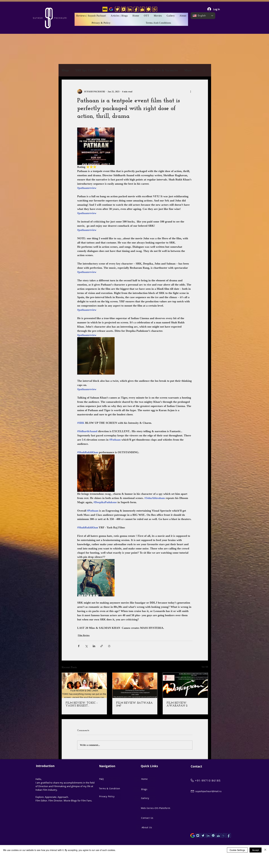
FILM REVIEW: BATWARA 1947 (134, 704)
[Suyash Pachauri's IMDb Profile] (104, 9)
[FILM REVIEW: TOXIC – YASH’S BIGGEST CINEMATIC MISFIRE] (84, 685)
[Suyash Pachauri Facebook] (228, 835)
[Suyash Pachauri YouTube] (218, 835)
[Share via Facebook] (78, 646)
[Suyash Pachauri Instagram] (198, 835)
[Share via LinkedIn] (93, 646)
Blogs (65, 70)
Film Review (84, 635)
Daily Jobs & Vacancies (162, 70)
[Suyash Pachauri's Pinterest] (148, 9)
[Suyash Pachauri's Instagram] (123, 9)
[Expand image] (96, 146)
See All (205, 667)
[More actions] (190, 91)
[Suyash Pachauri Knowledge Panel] (192, 835)
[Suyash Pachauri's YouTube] (142, 9)
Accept (255, 850)
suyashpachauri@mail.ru (208, 791)
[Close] (265, 850)
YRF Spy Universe (87, 70)
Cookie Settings (237, 850)
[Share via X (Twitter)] (86, 646)
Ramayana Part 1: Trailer (123, 70)
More (188, 70)
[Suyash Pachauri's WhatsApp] (154, 9)
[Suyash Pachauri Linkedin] (208, 835)
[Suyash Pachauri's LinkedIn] (129, 9)
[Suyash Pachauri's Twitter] (117, 9)
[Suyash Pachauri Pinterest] (213, 835)
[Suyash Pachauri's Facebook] (136, 9)
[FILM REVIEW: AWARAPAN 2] (185, 685)
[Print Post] (109, 646)
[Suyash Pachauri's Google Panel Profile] (111, 9)
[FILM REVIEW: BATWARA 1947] (134, 685)
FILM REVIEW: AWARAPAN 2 (177, 704)
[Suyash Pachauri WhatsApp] (223, 835)
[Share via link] (101, 646)
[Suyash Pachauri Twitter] (203, 835)
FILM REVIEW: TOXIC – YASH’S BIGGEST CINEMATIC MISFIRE (82, 704)
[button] (158, 16)
